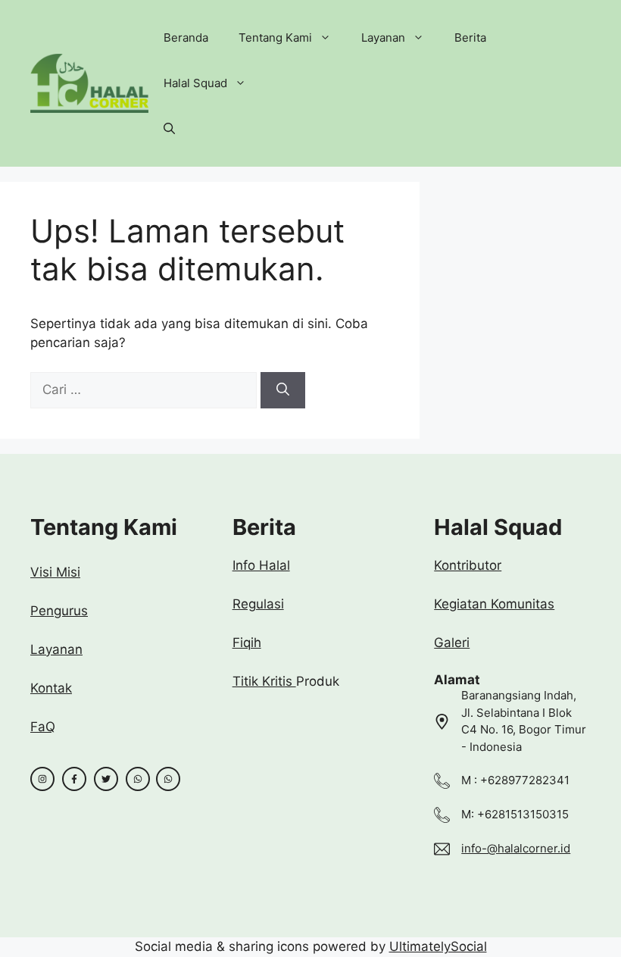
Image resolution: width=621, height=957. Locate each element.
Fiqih (246, 642)
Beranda (186, 37)
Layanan (383, 37)
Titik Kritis (264, 681)
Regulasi (258, 603)
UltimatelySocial (438, 946)
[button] (169, 129)
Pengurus (59, 610)
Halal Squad (195, 83)
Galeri (452, 642)
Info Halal (261, 565)
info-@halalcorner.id (515, 848)
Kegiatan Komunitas (494, 603)
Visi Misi (55, 572)
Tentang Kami (275, 37)
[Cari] (283, 390)
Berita (470, 37)
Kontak (51, 688)
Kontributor (467, 565)
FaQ (42, 726)
